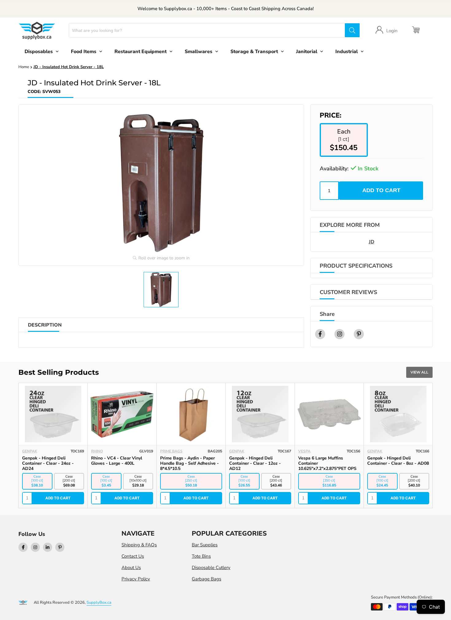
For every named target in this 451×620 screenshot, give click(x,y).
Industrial (346, 51)
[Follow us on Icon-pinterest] (59, 547)
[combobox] (207, 30)
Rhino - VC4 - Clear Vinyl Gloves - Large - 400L (116, 460)
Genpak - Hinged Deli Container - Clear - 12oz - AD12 (255, 463)
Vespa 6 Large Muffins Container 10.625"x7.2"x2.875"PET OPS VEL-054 (327, 466)
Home (23, 67)
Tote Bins (201, 556)
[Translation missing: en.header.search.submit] (352, 30)
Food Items (83, 51)
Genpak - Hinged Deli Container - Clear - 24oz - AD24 (48, 463)
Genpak (29, 451)
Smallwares (198, 51)
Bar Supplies (205, 545)
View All (419, 372)
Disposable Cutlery (211, 567)
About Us (131, 567)
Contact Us (132, 556)
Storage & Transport (254, 51)
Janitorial (306, 51)
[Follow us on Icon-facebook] (23, 547)
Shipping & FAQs (139, 545)
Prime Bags (171, 451)
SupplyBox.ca (99, 602)
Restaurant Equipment (140, 51)
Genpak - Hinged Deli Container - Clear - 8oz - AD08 (398, 460)
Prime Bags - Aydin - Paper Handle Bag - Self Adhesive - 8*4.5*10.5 (189, 463)
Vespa (304, 451)
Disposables (39, 51)
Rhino (97, 451)
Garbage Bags (206, 579)
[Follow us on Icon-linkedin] (47, 547)
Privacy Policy (135, 579)
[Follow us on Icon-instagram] (35, 547)
